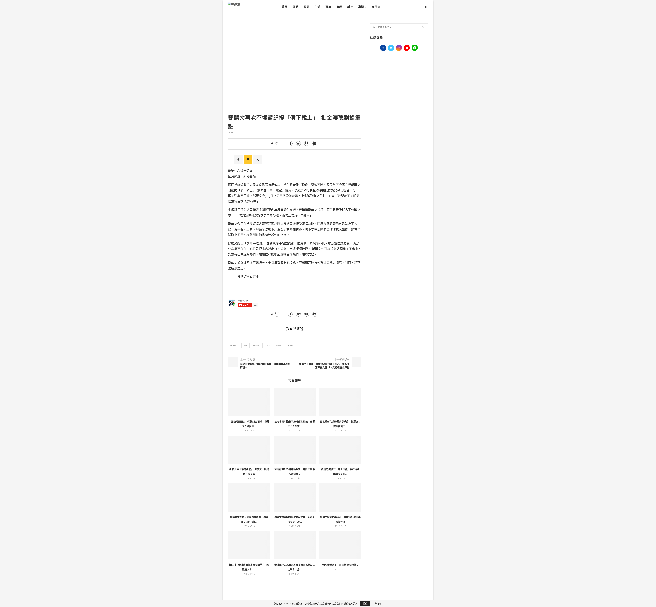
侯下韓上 (234, 345)
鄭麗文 (279, 345)
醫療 (328, 7)
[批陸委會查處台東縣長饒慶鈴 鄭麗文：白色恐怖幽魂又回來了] (249, 497)
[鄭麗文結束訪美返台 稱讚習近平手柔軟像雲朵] (340, 497)
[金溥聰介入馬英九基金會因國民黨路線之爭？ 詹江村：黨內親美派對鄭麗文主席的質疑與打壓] (295, 545)
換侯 (245, 345)
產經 (339, 7)
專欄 (361, 7)
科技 (350, 7)
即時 (295, 7)
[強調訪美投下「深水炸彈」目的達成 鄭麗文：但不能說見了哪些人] (340, 450)
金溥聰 (290, 345)
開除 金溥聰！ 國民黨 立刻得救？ (340, 564)
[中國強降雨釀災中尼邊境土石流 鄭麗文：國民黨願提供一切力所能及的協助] (249, 402)
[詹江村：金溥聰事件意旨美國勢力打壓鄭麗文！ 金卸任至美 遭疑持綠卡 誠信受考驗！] (249, 545)
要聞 (306, 7)
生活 (317, 7)
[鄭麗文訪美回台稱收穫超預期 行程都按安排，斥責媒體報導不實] (295, 497)
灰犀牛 (267, 345)
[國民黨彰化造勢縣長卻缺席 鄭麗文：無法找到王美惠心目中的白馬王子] (340, 402)
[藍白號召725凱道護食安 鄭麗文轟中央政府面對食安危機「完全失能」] (295, 450)
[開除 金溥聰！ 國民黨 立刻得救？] (340, 545)
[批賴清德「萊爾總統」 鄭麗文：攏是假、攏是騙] (249, 450)
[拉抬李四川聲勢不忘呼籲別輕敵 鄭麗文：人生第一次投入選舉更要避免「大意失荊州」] (295, 402)
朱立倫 (256, 345)
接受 (365, 603)
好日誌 (376, 7)
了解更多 (377, 603)
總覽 (285, 7)
